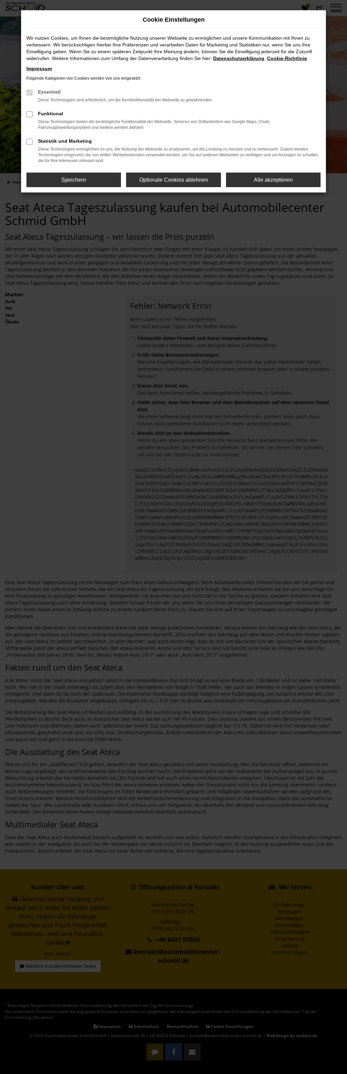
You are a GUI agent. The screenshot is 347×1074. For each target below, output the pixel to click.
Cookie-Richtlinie (287, 58)
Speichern (73, 180)
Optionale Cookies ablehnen (173, 180)
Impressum (39, 68)
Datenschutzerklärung (238, 58)
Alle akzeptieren (273, 180)
